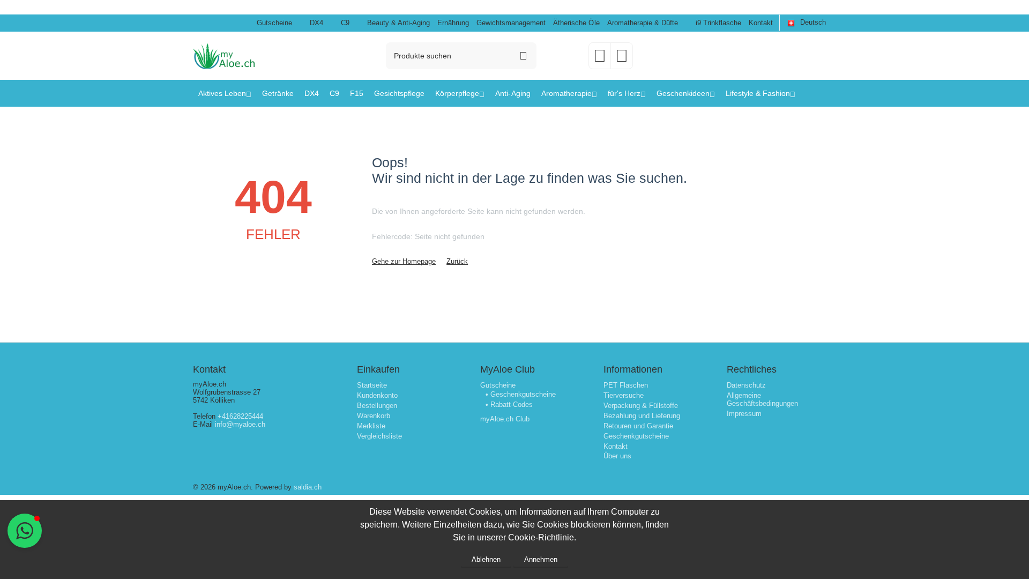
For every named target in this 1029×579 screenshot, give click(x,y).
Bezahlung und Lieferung (641, 416)
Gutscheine (274, 23)
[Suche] (523, 55)
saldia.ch (308, 487)
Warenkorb (373, 416)
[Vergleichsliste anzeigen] (621, 59)
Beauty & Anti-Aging (398, 23)
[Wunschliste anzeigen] (599, 59)
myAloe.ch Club (505, 419)
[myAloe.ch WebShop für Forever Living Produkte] (224, 55)
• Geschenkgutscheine (521, 394)
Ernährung (453, 23)
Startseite (372, 385)
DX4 (316, 23)
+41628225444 (240, 416)
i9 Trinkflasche (718, 23)
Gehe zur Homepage (404, 261)
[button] (25, 531)
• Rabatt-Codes (509, 404)
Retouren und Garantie (638, 426)
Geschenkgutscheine (636, 436)
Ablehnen (486, 559)
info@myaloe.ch (240, 424)
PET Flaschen (625, 385)
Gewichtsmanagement (511, 23)
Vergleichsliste (379, 436)
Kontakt (761, 23)
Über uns (617, 456)
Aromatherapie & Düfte (642, 23)
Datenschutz (746, 385)
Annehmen (540, 559)
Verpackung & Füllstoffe (640, 406)
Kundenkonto (377, 395)
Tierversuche (623, 395)
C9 (345, 23)
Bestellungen (377, 406)
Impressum (744, 414)
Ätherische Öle (576, 23)
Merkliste (371, 426)
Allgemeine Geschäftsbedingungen (762, 399)
